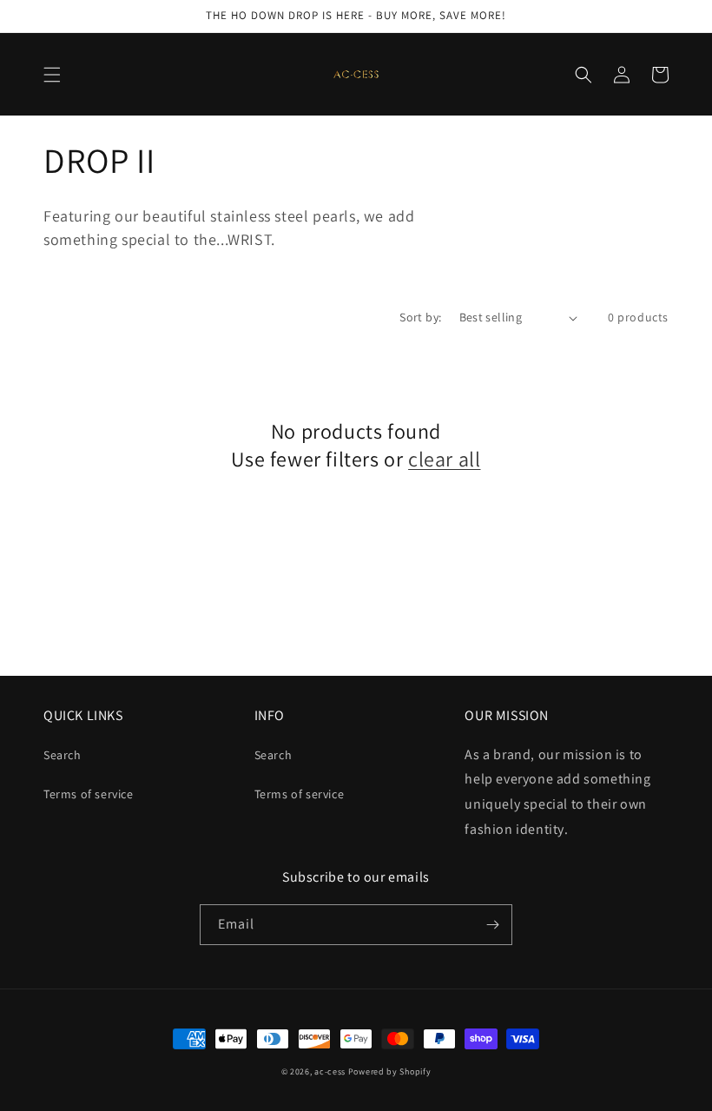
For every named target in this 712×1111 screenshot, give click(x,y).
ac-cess (330, 1071)
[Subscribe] (492, 924)
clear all (444, 459)
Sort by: (420, 317)
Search (62, 755)
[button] (52, 75)
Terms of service (88, 794)
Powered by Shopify (390, 1071)
